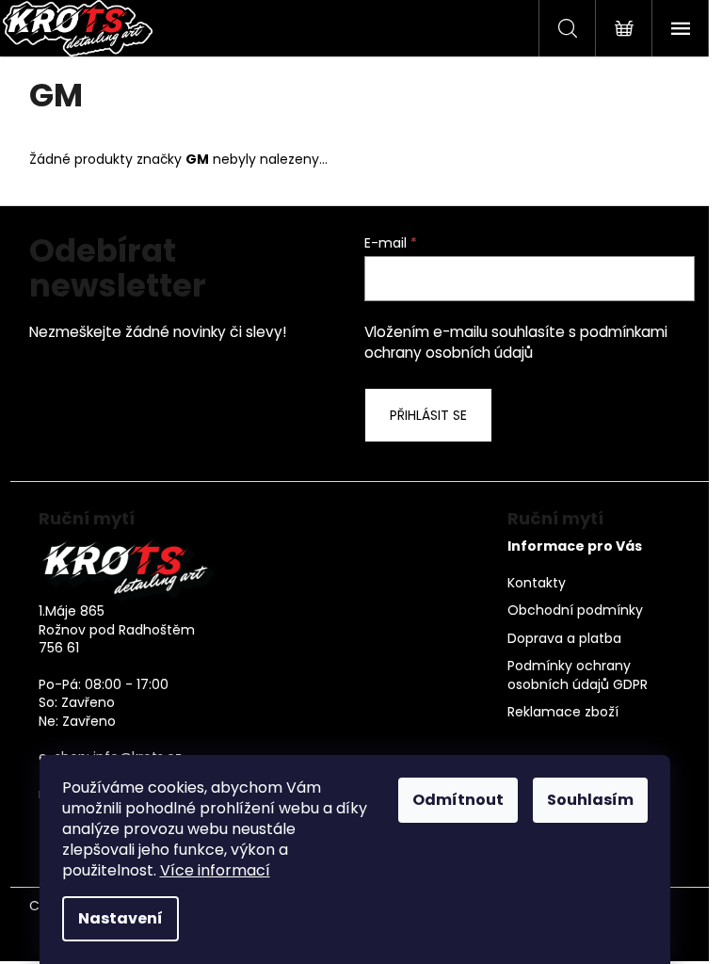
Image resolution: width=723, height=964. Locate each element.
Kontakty (536, 583)
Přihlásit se (428, 415)
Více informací (215, 870)
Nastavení (120, 918)
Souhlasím (590, 800)
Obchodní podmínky (575, 610)
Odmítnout (458, 800)
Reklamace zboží (563, 712)
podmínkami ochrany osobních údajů (515, 342)
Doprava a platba (564, 639)
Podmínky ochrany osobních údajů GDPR (577, 675)
